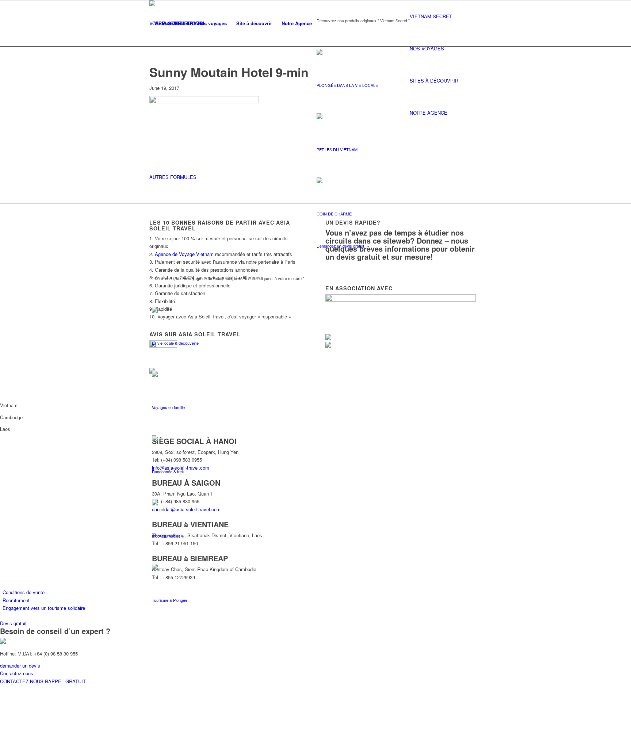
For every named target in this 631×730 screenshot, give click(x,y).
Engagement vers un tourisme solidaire (44, 607)
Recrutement (16, 600)
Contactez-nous (16, 673)
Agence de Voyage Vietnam (184, 254)
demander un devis (20, 665)
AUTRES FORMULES (172, 176)
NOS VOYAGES (427, 48)
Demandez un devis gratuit (340, 246)
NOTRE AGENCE (428, 112)
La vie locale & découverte (175, 343)
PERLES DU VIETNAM (337, 149)
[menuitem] (171, 23)
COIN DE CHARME (334, 214)
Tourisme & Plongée (169, 600)
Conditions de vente (24, 592)
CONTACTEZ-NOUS (22, 681)
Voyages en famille (168, 407)
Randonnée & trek (168, 471)
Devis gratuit (13, 623)
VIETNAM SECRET (431, 16)
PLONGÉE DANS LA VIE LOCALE (347, 85)
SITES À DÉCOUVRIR (434, 80)
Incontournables (166, 536)
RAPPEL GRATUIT (65, 681)
